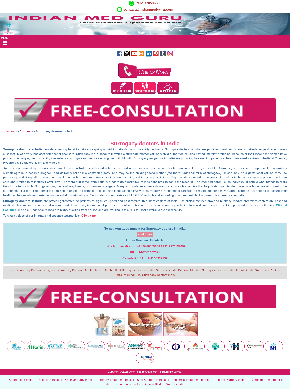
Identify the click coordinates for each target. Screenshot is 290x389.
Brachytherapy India (78, 379)
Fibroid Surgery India (230, 379)
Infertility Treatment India (114, 379)
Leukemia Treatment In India (191, 379)
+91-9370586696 (147, 3)
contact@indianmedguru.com (148, 9)
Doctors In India (48, 379)
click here (145, 234)
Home (10, 131)
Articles (25, 131)
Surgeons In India (20, 379)
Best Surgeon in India (151, 379)
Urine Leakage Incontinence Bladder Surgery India (150, 384)
